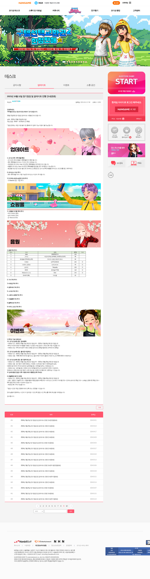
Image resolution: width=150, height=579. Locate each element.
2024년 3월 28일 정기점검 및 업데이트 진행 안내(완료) (37, 448)
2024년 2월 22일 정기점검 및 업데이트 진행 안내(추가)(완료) (39, 476)
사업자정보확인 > (70, 552)
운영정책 (69, 545)
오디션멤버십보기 (125, 136)
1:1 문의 (117, 163)
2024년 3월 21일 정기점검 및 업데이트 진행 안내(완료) (37, 454)
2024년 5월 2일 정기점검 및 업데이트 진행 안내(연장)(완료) (39, 420)
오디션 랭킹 (115, 10)
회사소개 (17, 545)
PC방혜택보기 (138, 136)
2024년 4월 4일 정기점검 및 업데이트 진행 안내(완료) (37, 443)
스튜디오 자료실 (35, 10)
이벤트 (66, 85)
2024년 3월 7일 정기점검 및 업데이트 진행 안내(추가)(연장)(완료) (41, 465)
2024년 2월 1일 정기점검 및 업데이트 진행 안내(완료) (37, 493)
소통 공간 (91, 85)
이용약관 (27, 545)
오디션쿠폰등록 (114, 136)
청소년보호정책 (56, 545)
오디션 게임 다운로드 (126, 91)
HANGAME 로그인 (126, 109)
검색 (70, 511)
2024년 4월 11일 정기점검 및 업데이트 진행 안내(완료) (37, 437)
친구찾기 (94, 10)
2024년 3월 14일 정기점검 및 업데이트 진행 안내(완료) (37, 460)
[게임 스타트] (126, 80)
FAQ (136, 163)
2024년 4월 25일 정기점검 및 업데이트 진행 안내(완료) (37, 426)
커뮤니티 (56, 10)
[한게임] (25, 3)
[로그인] (116, 3)
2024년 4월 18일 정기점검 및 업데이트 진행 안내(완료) (37, 431)
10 (66, 506)
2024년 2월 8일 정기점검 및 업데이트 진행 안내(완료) (37, 488)
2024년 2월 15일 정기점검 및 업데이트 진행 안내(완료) (37, 482)
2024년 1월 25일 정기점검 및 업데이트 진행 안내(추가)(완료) (39, 499)
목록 (99, 407)
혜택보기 (138, 119)
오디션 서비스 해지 (83, 545)
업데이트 (42, 85)
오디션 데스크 (14, 10)
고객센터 (136, 10)
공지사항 (17, 85)
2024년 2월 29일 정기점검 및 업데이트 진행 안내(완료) (37, 471)
